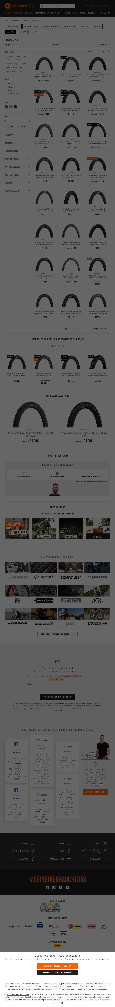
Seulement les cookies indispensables (57, 972)
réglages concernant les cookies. (86, 959)
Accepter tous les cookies (55, 965)
